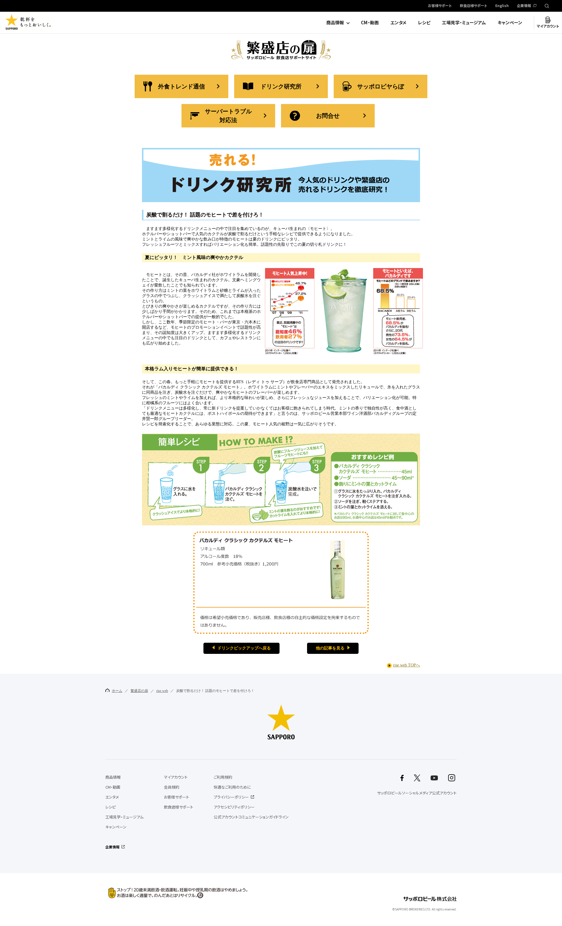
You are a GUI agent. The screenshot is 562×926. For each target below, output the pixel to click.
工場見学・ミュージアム (464, 22)
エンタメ (398, 22)
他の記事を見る (330, 648)
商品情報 (335, 22)
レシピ (424, 22)
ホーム (117, 691)
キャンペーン (510, 22)
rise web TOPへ (406, 665)
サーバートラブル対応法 (228, 115)
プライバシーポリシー (231, 797)
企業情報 (524, 6)
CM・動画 (370, 22)
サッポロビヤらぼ (380, 86)
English (502, 6)
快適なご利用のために (232, 787)
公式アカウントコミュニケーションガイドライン (251, 817)
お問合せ (328, 115)
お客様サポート (440, 6)
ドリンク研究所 (281, 86)
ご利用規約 (223, 777)
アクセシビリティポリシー (234, 807)
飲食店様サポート (473, 6)
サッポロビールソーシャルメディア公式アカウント (417, 793)
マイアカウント (548, 26)
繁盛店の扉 (139, 691)
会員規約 (171, 787)
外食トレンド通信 (181, 86)
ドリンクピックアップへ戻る (244, 648)
